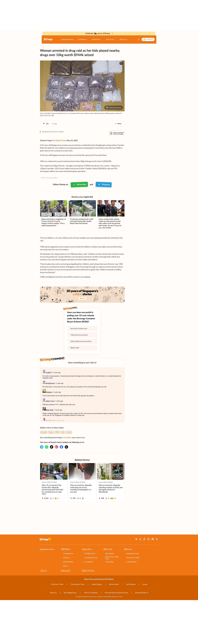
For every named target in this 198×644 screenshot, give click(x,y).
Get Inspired (109, 553)
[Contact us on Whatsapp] (46, 447)
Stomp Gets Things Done (112, 558)
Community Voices (90, 557)
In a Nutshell (88, 562)
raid (62, 432)
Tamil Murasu (131, 584)
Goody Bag (109, 562)
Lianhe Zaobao (97, 584)
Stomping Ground (132, 553)
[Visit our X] (66, 447)
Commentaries (131, 562)
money (69, 432)
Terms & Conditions (91, 593)
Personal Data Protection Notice (116, 593)
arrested (43, 432)
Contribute (149, 39)
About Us (53, 593)
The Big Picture (89, 553)
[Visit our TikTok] (51, 447)
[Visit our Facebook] (61, 447)
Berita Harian (114, 584)
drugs (51, 432)
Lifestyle (66, 557)
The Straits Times (59, 141)
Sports (65, 566)
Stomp (145, 584)
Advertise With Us (141, 593)
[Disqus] (82, 395)
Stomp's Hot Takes (133, 557)
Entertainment (68, 562)
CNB (56, 432)
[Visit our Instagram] (56, 447)
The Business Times (77, 584)
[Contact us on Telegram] (41, 447)
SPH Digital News (70, 593)
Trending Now (68, 553)
